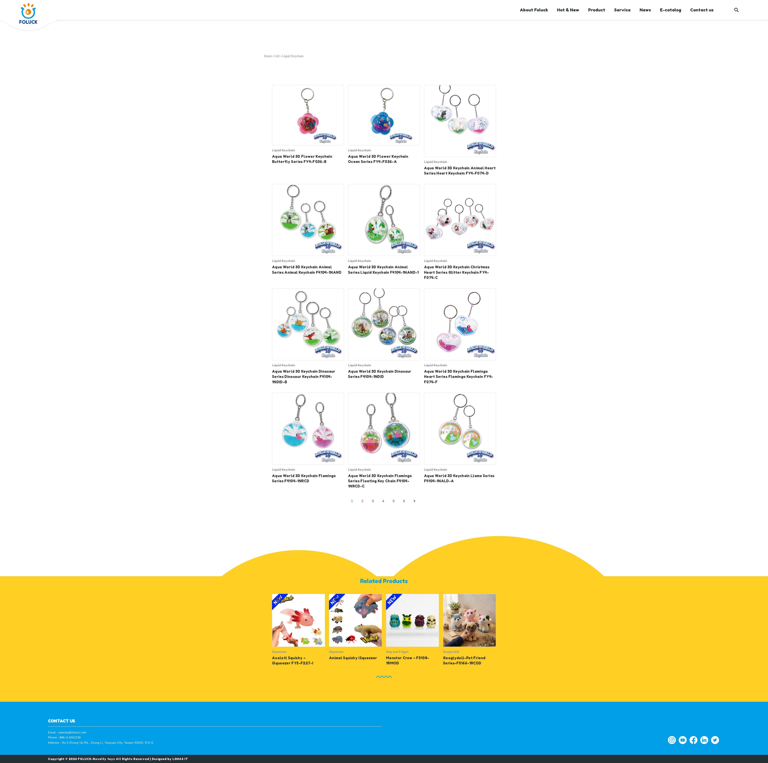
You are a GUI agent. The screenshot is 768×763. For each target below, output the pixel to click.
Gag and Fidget (397, 651)
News (645, 9)
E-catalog (670, 9)
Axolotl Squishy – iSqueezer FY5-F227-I (292, 660)
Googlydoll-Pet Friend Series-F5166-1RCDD (464, 660)
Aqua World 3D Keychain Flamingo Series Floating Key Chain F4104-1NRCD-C (380, 481)
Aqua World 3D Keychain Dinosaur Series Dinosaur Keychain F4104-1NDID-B (303, 376)
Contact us (702, 9)
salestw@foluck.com (72, 732)
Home (268, 56)
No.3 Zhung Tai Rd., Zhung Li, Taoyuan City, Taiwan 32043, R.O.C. (108, 742)
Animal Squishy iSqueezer (353, 658)
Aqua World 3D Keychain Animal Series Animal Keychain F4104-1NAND (306, 269)
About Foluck (534, 9)
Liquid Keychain (283, 150)
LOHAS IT (180, 759)
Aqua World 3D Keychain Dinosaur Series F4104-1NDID (379, 374)
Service (622, 9)
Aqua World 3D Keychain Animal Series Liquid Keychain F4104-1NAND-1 (383, 269)
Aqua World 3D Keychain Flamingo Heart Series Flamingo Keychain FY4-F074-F (458, 376)
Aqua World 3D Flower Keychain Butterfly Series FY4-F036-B (302, 159)
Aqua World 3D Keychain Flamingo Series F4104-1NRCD (304, 478)
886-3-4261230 (70, 737)
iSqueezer (279, 651)
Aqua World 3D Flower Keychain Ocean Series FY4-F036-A (378, 159)
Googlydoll (451, 651)
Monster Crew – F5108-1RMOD (407, 660)
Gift (276, 56)
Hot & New (568, 9)
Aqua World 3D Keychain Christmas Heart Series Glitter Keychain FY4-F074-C (456, 272)
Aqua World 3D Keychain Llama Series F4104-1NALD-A (459, 478)
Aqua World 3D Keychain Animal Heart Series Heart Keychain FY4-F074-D (460, 170)
